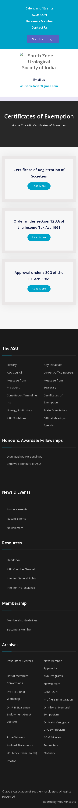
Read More (39, 186)
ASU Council (14, 372)
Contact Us (39, 27)
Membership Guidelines (22, 620)
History (12, 365)
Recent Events (16, 518)
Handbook (13, 560)
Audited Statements (20, 745)
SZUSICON (39, 15)
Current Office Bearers (59, 372)
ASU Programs (53, 676)
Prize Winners (16, 737)
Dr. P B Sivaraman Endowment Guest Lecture (19, 714)
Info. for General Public (21, 578)
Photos (11, 761)
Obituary (49, 753)
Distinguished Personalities (24, 456)
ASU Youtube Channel (21, 569)
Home (16, 125)
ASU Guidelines (16, 418)
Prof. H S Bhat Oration (58, 699)
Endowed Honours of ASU (24, 463)
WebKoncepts (66, 801)
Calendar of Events (39, 8)
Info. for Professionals (21, 587)
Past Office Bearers (20, 661)
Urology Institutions (20, 410)
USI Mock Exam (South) (22, 753)
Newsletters (15, 528)
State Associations (56, 410)
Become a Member (39, 21)
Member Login (43, 39)
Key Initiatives (53, 365)
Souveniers (51, 745)
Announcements (17, 509)
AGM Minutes (52, 737)
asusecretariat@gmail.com (39, 86)
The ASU (26, 125)
